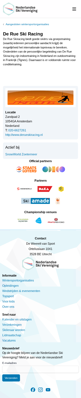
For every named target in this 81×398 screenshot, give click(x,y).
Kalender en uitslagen (17, 319)
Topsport (8, 296)
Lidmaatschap (11, 335)
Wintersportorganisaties (18, 280)
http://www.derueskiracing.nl (24, 134)
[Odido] (53, 169)
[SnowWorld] (24, 189)
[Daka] (45, 189)
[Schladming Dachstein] (23, 220)
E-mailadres (9, 362)
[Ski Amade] (35, 201)
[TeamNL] (58, 201)
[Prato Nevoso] (56, 220)
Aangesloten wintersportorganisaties (27, 24)
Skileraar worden (13, 330)
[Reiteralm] (38, 220)
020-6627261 (17, 130)
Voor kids (8, 301)
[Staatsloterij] (26, 169)
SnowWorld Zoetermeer (21, 154)
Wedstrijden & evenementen (21, 291)
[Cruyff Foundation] (61, 189)
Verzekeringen (12, 324)
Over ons (8, 306)
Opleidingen (10, 285)
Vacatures (9, 340)
